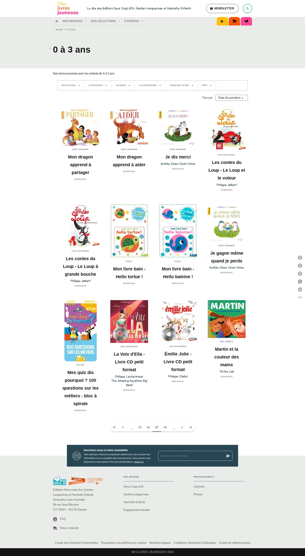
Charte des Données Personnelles (76, 542)
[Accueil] (68, 8)
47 (156, 427)
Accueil (59, 29)
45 (139, 427)
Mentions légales (160, 542)
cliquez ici (138, 462)
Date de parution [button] (229, 97)
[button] (222, 8)
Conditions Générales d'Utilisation (195, 542)
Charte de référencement (234, 542)
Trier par (207, 97)
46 (148, 427)
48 (165, 427)
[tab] (56, 21)
